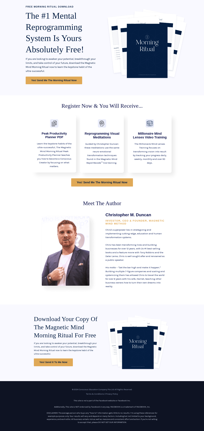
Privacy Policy (111, 394)
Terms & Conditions (95, 394)
